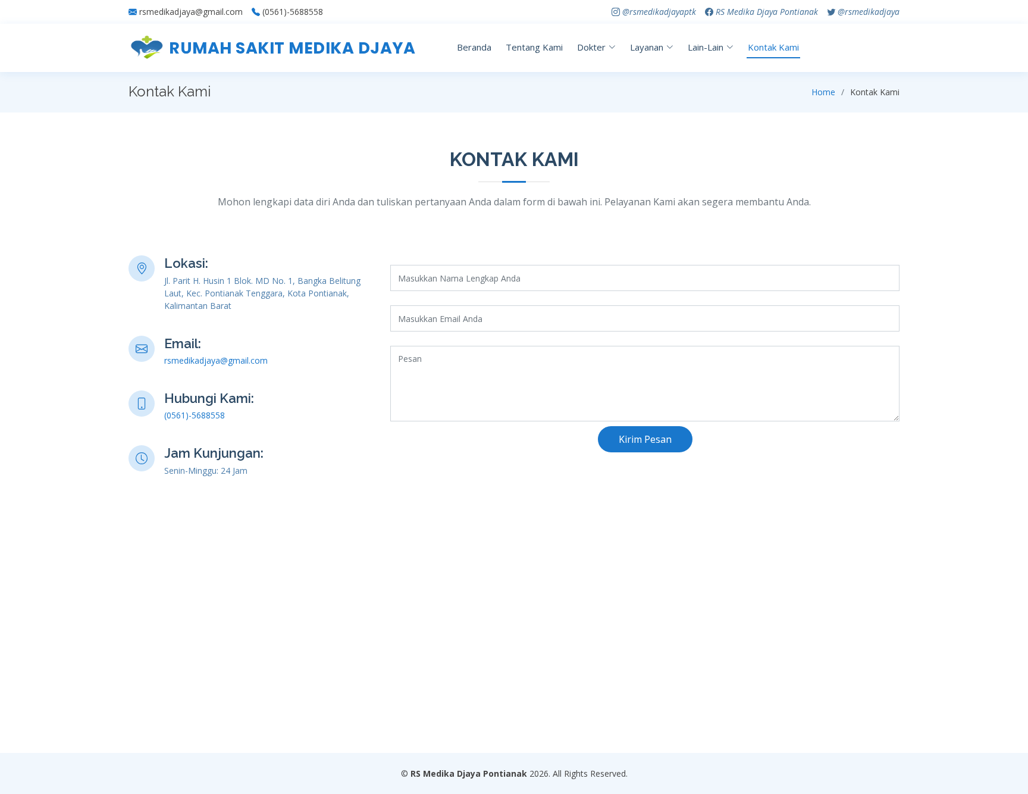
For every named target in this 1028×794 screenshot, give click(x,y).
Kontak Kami (773, 47)
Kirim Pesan (645, 439)
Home (823, 92)
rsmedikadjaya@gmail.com (191, 12)
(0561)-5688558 (292, 12)
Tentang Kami (534, 47)
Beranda (474, 47)
